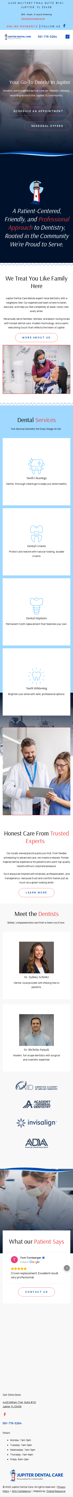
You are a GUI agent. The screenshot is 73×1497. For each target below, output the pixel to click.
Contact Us (36, 1300)
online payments (22, 26)
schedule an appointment (38, 111)
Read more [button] (18, 1285)
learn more (36, 892)
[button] (67, 37)
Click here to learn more (33, 18)
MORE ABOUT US (36, 337)
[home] (17, 37)
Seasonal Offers (47, 125)
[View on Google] (14, 1259)
